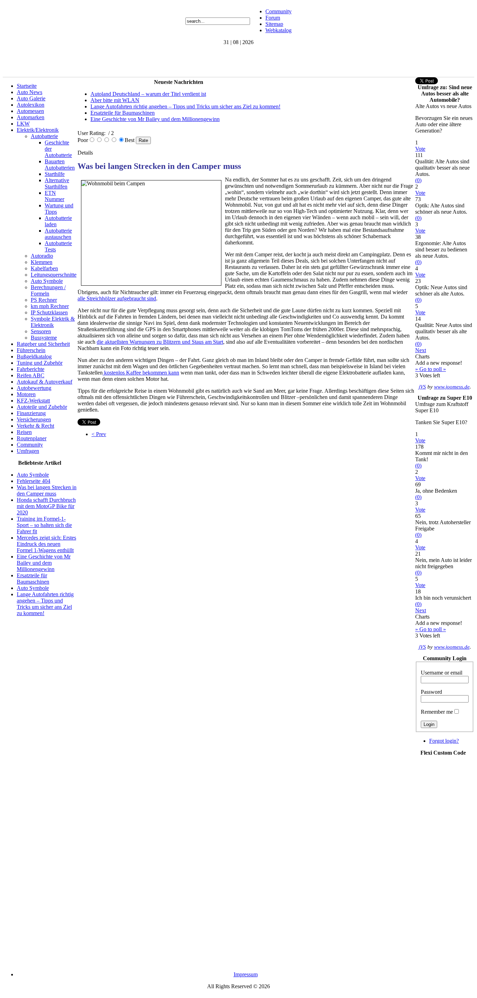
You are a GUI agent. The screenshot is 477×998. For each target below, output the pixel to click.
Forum (272, 18)
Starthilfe (55, 174)
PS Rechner (44, 300)
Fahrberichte (30, 369)
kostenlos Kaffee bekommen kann (141, 373)
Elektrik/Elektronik (38, 130)
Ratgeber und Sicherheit (43, 344)
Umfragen (28, 451)
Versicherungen (34, 419)
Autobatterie (44, 136)
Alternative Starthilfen (57, 183)
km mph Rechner (50, 306)
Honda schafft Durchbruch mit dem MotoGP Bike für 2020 (46, 506)
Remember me (437, 712)
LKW (23, 124)
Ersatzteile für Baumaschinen (33, 578)
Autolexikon (30, 105)
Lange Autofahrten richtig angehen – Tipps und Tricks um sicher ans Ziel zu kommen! (45, 603)
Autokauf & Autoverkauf (44, 382)
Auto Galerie (31, 98)
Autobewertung (34, 388)
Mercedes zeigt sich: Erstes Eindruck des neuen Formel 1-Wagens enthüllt (46, 544)
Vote (420, 149)
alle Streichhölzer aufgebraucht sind (117, 298)
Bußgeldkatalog (34, 356)
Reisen (24, 432)
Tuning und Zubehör (40, 363)
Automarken (30, 117)
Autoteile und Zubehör (42, 407)
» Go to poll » (430, 369)
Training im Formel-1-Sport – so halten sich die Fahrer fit (44, 525)
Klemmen (41, 262)
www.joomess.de (452, 387)
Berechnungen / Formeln (48, 290)
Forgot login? (444, 741)
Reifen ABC (30, 375)
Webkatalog (278, 30)
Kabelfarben (44, 268)
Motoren (26, 394)
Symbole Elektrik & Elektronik (53, 322)
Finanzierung (31, 413)
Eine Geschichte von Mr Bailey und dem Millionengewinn (44, 563)
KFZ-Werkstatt (33, 401)
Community (278, 11)
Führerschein (31, 350)
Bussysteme (44, 338)
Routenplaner (31, 438)
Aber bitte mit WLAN (114, 100)
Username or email (441, 673)
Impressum (246, 974)
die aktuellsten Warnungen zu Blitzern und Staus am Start (160, 342)
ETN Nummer (54, 196)
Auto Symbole (47, 281)
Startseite (27, 86)
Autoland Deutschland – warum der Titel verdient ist (148, 94)
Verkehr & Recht (35, 426)
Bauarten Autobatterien (60, 164)
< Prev (98, 434)
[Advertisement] (130, 61)
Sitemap (274, 24)
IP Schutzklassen (49, 312)
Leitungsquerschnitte (53, 275)
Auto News (29, 92)
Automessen (30, 111)
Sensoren (41, 331)
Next (420, 350)
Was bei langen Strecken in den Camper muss (46, 490)
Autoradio (42, 256)
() (418, 180)
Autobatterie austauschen (58, 234)
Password (431, 692)
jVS (422, 387)
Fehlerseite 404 (33, 481)
